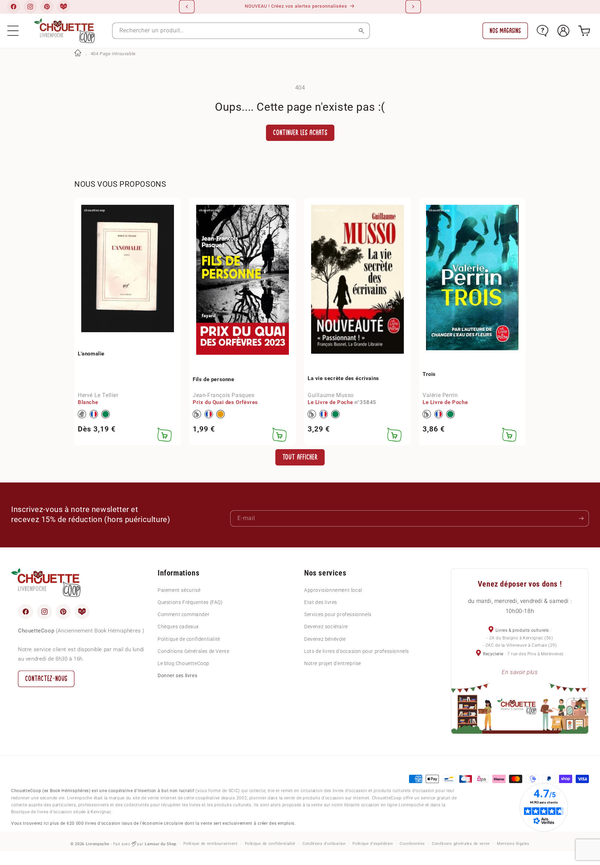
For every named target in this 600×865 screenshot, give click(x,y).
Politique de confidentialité (189, 638)
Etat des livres (320, 602)
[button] (13, 31)
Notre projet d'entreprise (332, 663)
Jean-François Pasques (224, 395)
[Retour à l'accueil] (77, 53)
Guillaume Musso (331, 395)
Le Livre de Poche (330, 403)
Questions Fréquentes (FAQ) (190, 602)
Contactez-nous (46, 678)
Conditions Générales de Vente (193, 651)
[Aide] (542, 31)
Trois (429, 374)
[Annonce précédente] (186, 6)
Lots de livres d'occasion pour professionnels (356, 651)
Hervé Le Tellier (98, 395)
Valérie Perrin (440, 395)
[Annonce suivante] (413, 6)
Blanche (88, 403)
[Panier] (584, 31)
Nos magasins (505, 31)
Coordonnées (412, 843)
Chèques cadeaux (178, 626)
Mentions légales (513, 843)
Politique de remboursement (210, 843)
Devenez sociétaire (326, 626)
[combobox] (240, 31)
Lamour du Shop (160, 844)
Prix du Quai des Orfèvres (225, 403)
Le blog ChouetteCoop (183, 663)
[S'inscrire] (581, 518)
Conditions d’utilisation (324, 843)
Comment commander (183, 614)
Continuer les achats (300, 132)
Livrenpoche (97, 844)
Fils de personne (213, 379)
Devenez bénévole (325, 638)
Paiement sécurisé (179, 590)
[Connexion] (563, 31)
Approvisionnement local (333, 590)
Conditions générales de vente (461, 843)
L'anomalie (91, 354)
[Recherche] (361, 31)
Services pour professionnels (338, 614)
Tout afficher (300, 457)
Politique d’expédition (372, 843)
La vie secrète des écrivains (343, 378)
